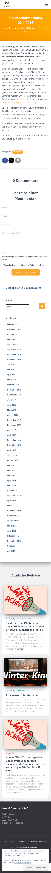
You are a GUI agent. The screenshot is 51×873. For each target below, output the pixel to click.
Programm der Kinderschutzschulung (19, 102)
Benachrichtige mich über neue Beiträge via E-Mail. (25, 265)
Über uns (22, 841)
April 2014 (11, 481)
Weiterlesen (19, 649)
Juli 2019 (11, 365)
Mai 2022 (11, 339)
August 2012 (12, 521)
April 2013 (11, 501)
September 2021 (14, 345)
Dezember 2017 (14, 420)
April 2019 (11, 375)
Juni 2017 (11, 430)
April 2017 (11, 435)
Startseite (9, 841)
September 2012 (14, 516)
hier (25, 139)
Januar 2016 (12, 455)
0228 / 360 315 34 (9, 820)
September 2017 (14, 425)
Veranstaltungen (22, 691)
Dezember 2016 (14, 440)
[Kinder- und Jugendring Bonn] (8, 4)
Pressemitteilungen (38, 841)
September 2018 (14, 395)
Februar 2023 (13, 324)
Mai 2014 (11, 475)
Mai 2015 (11, 465)
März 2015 (11, 470)
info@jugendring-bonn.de (12, 823)
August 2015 (12, 460)
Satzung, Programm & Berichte (25, 848)
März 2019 (11, 380)
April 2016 (11, 450)
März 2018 (11, 410)
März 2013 (11, 506)
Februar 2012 (13, 536)
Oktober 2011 (13, 546)
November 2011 (14, 541)
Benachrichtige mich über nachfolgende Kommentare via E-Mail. (25, 258)
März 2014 (11, 485)
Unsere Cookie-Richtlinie (22, 863)
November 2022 (14, 329)
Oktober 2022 (13, 334)
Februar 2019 (13, 385)
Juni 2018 (11, 400)
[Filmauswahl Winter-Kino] (25, 672)
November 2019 (14, 360)
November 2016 (14, 445)
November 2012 (14, 511)
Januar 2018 (12, 415)
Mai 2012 (11, 526)
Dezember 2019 (14, 355)
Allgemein (17, 152)
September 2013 (14, 496)
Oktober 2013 (13, 491)
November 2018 (14, 390)
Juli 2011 (11, 551)
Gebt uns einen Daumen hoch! (23, 287)
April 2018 (11, 405)
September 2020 (14, 349)
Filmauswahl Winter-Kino (22, 695)
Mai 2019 (11, 370)
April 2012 (11, 531)
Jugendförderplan (23, 619)
